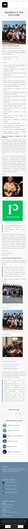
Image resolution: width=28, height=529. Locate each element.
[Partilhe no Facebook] (4, 414)
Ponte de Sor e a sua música (10, 488)
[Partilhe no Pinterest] (12, 414)
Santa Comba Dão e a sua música (11, 492)
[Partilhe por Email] (20, 414)
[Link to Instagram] (24, 414)
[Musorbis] (11, 5)
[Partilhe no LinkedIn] (16, 414)
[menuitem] (24, 4)
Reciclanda (22, 248)
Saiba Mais (14, 526)
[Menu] (24, 4)
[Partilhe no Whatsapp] (8, 414)
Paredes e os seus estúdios (10, 482)
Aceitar (7, 526)
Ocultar (20, 526)
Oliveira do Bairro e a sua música (11, 485)
